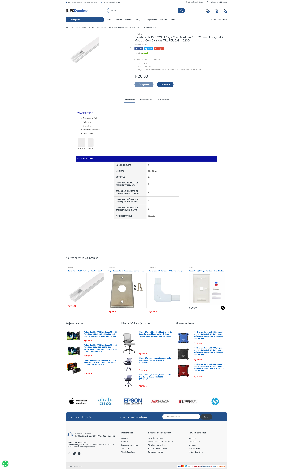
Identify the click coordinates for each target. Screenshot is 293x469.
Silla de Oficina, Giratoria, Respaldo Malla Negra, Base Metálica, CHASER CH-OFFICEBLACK (155, 360)
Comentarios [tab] (163, 99)
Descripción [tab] (129, 99)
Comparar (156, 59)
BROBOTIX (112, 268)
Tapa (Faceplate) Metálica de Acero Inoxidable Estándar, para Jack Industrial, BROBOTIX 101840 (126, 271)
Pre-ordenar (165, 84)
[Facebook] (69, 453)
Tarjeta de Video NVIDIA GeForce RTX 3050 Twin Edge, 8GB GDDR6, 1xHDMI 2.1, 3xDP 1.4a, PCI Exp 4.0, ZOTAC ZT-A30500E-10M (100, 334)
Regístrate (213, 2)
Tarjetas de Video (75, 323)
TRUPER (138, 33)
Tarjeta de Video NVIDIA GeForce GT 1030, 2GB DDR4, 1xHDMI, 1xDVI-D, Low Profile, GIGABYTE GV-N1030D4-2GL (100, 362)
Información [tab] (146, 99)
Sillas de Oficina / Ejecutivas (135, 323)
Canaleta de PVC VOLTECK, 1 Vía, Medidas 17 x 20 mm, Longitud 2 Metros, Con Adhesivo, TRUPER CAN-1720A (86, 271)
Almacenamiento (185, 323)
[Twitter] (74, 453)
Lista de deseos (142, 59)
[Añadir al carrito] (223, 308)
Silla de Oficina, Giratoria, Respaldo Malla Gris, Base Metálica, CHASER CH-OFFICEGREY (155, 377)
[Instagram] (79, 453)
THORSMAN (152, 268)
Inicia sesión (223, 2)
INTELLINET (193, 268)
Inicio (68, 27)
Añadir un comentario (141, 45)
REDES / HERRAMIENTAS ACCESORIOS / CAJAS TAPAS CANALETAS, (171, 69)
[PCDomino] (77, 10)
